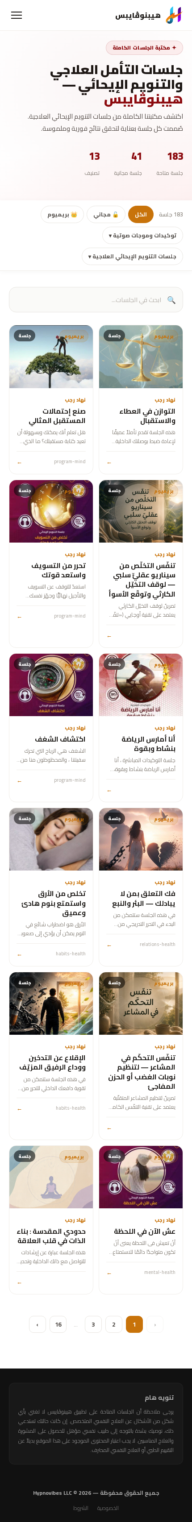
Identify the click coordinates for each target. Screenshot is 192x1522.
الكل (141, 214)
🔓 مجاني (106, 214)
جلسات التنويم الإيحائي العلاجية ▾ (132, 256)
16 (58, 1324)
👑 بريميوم (62, 214)
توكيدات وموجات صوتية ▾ (142, 235)
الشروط (80, 1508)
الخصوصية (108, 1508)
